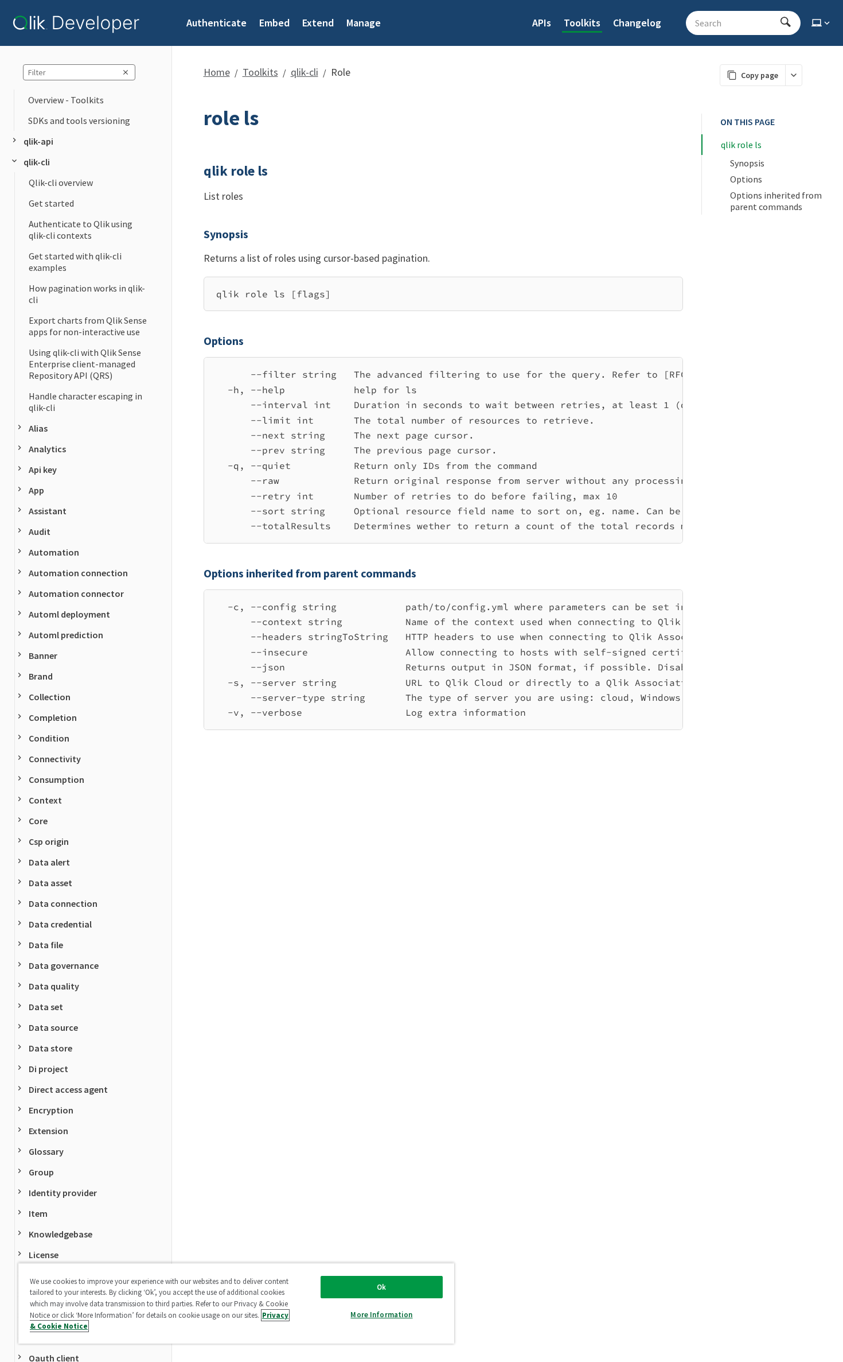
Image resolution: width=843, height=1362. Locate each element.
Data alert (49, 862)
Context (45, 800)
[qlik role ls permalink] (197, 171)
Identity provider (63, 1192)
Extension (48, 1130)
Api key (43, 469)
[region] (443, 450)
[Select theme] (822, 23)
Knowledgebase (60, 1234)
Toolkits (582, 22)
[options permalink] (197, 341)
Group (41, 1172)
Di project (48, 1068)
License (43, 1254)
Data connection (63, 903)
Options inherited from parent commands (777, 200)
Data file (46, 944)
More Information (381, 1315)
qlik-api (38, 141)
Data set (46, 1006)
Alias (38, 428)
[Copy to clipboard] (668, 290)
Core (38, 820)
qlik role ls (741, 144)
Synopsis (747, 163)
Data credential (60, 924)
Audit (39, 531)
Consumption (56, 779)
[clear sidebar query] (126, 72)
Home (217, 72)
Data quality (54, 986)
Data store (50, 1048)
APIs (541, 22)
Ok (381, 1287)
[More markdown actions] (793, 75)
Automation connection (78, 573)
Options (746, 179)
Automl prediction (66, 635)
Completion (53, 717)
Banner (43, 655)
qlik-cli (37, 162)
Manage (363, 22)
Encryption (51, 1110)
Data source (53, 1027)
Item (38, 1213)
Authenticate (216, 22)
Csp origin (49, 841)
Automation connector (76, 593)
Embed (274, 22)
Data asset (50, 882)
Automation (54, 552)
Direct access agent (68, 1089)
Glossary (46, 1151)
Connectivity (55, 759)
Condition (49, 738)
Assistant (48, 511)
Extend (318, 22)
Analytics (47, 449)
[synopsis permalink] (197, 234)
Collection (50, 697)
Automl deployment (69, 614)
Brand (41, 676)
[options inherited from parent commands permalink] (197, 573)
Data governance (64, 965)
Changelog (637, 22)
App (36, 490)
